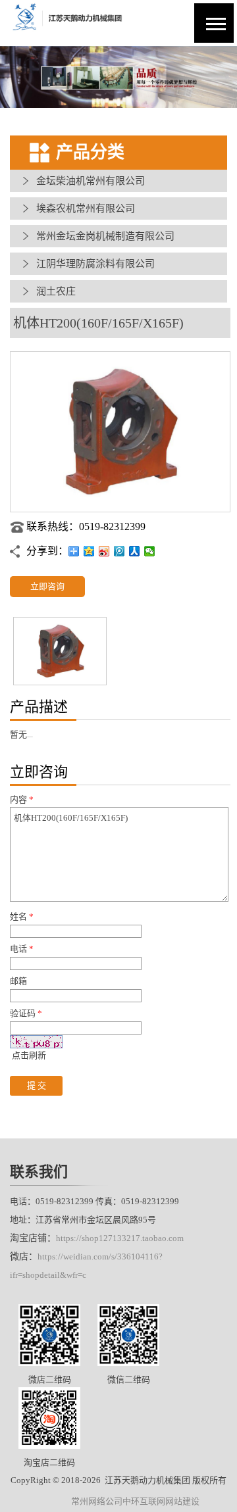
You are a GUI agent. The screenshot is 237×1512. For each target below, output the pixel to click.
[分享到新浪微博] (104, 551)
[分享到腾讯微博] (119, 551)
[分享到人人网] (134, 551)
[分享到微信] (149, 551)
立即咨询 (47, 586)
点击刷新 (29, 1055)
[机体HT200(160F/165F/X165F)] (120, 509)
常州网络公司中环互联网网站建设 (135, 1501)
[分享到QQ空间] (89, 551)
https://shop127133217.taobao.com (120, 1238)
